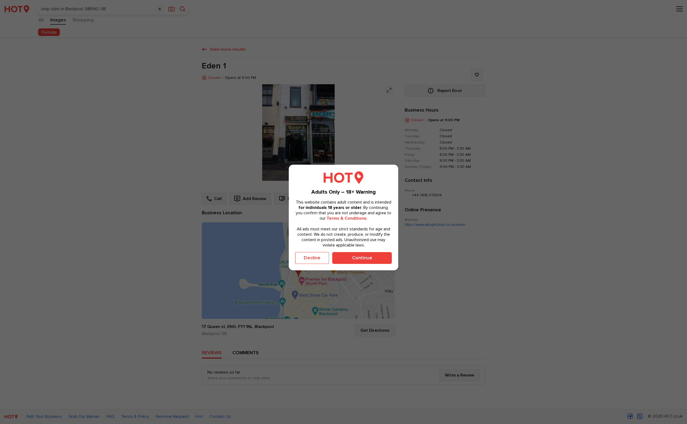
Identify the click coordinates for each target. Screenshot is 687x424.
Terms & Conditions (347, 218)
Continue (362, 258)
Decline (312, 258)
